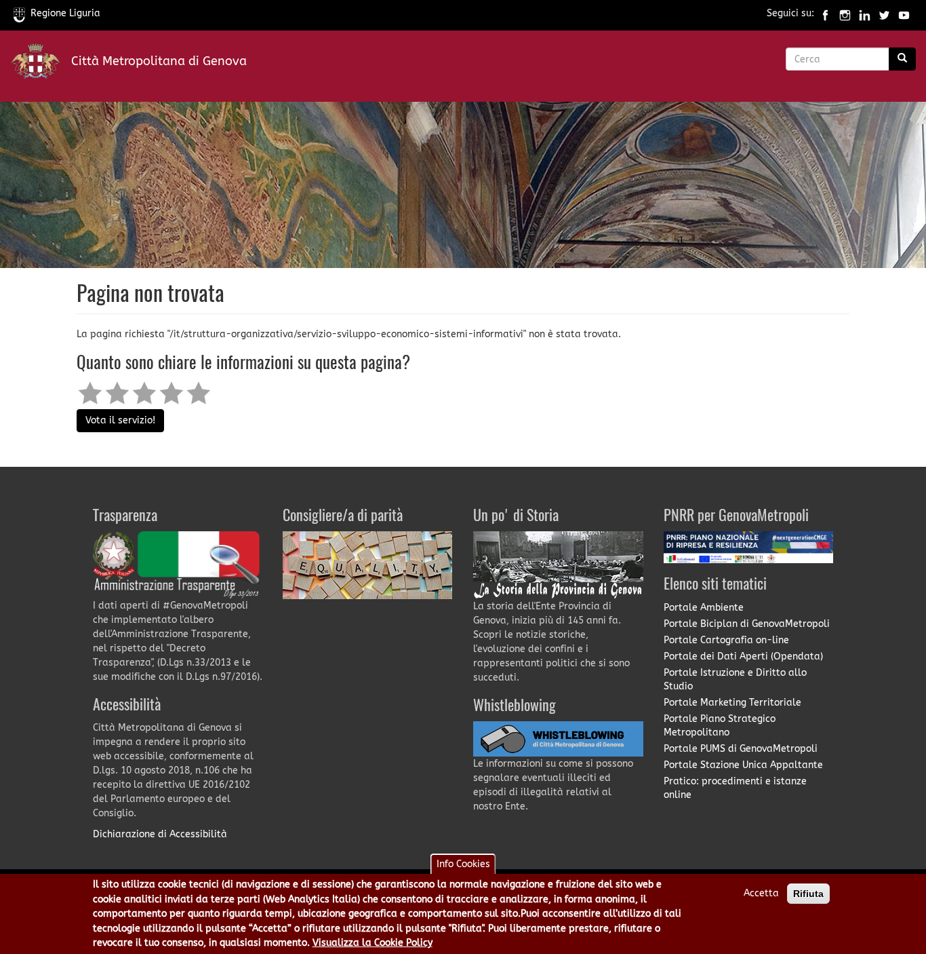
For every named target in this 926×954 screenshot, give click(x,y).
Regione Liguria (65, 13)
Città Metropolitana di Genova (159, 61)
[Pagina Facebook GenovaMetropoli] (825, 13)
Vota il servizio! (120, 420)
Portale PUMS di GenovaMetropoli (741, 749)
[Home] (40, 64)
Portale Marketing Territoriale (732, 702)
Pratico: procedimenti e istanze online (735, 788)
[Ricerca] (902, 59)
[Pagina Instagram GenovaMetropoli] (845, 13)
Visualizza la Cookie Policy (372, 943)
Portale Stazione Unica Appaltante (743, 765)
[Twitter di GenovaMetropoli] (884, 13)
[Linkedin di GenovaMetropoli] (864, 13)
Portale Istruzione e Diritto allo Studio (735, 679)
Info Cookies (463, 864)
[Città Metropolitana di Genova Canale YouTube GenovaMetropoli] (903, 13)
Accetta (761, 893)
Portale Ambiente (704, 607)
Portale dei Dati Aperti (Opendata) (743, 656)
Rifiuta (808, 893)
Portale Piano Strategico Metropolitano (720, 725)
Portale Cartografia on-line (726, 640)
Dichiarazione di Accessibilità (160, 834)
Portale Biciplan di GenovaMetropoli (747, 624)
